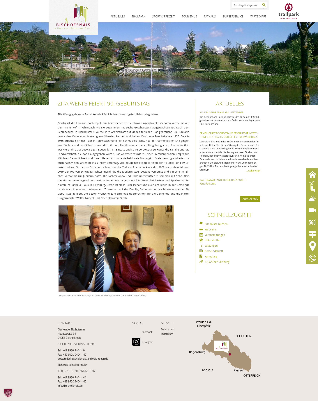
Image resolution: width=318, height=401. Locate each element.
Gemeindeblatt (214, 251)
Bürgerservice (233, 16)
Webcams (211, 229)
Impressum (167, 333)
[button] (8, 393)
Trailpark (138, 16)
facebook (147, 332)
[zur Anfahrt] (224, 342)
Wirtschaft (258, 16)
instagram (147, 342)
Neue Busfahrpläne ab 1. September (221, 112)
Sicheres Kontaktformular (72, 364)
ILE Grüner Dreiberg (217, 262)
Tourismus (189, 16)
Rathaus (210, 16)
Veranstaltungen (215, 235)
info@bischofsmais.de (70, 385)
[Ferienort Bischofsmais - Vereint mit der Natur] (73, 17)
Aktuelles (118, 16)
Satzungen (211, 245)
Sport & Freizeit (163, 16)
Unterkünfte (212, 240)
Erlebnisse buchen (216, 224)
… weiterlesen (253, 170)
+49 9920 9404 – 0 (74, 350)
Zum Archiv (250, 199)
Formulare (211, 256)
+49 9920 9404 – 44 (74, 377)
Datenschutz (167, 329)
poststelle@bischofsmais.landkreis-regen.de (83, 358)
